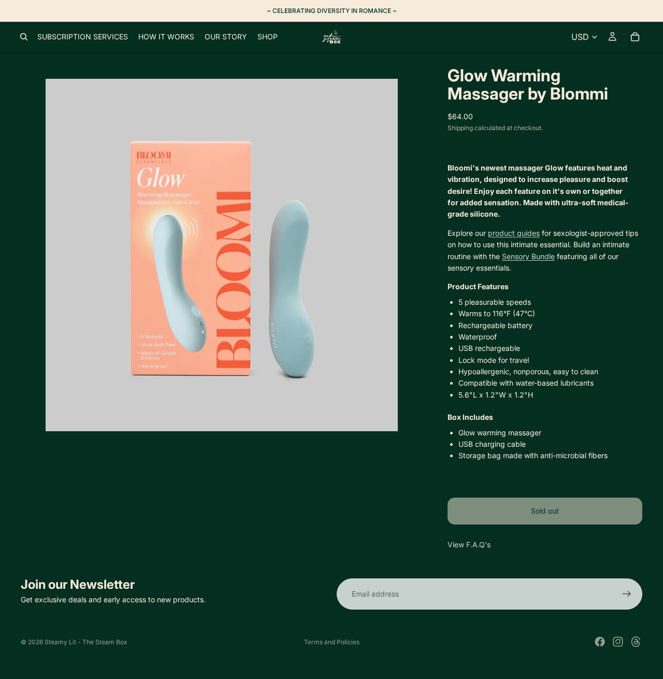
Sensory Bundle (528, 256)
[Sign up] (627, 594)
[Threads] (636, 641)
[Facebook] (600, 641)
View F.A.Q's (469, 544)
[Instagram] (618, 641)
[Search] (23, 36)
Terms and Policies (331, 642)
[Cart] (635, 36)
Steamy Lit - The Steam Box (86, 642)
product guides (514, 233)
